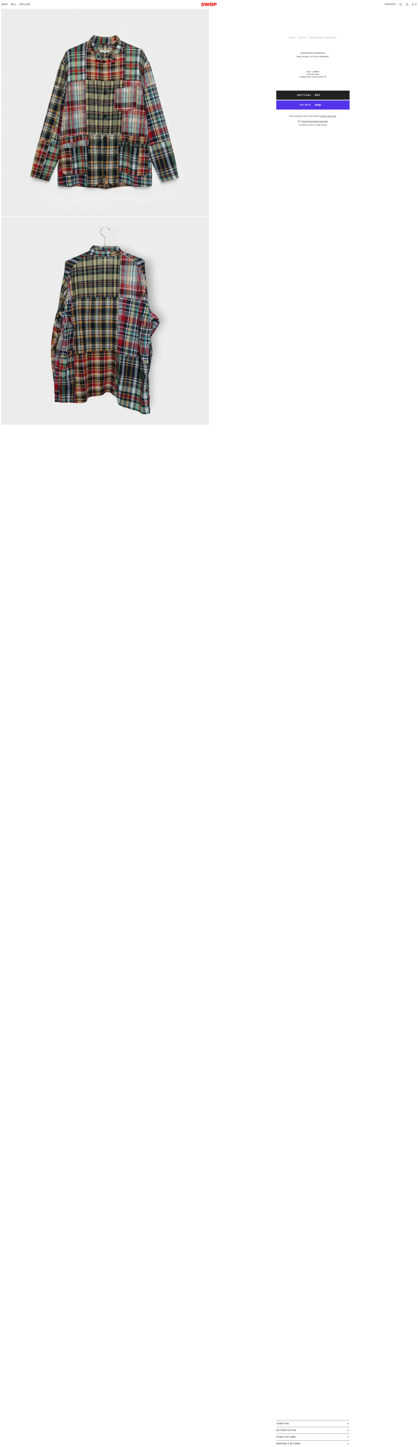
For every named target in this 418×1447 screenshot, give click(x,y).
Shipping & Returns (288, 1443)
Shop (292, 38)
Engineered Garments (322, 38)
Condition (282, 1423)
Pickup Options (286, 1437)
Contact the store (328, 116)
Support (390, 4)
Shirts (302, 38)
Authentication (286, 1430)
